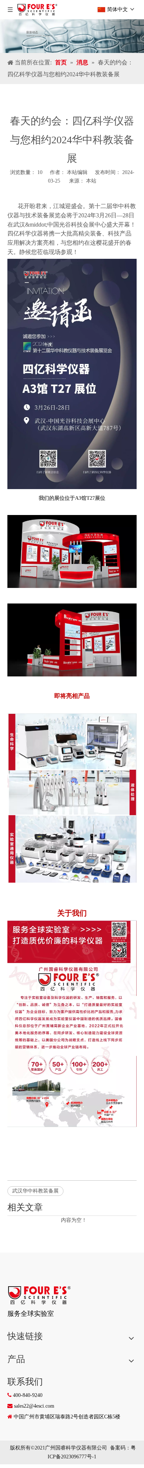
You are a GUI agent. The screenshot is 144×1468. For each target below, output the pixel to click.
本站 (91, 181)
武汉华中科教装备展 (35, 1191)
